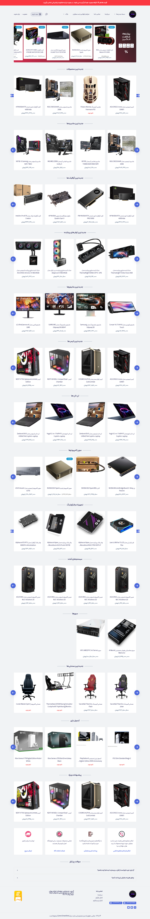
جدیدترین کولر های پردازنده (75, 232)
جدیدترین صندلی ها (75, 666)
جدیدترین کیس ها (75, 341)
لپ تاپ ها (75, 395)
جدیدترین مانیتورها (75, 287)
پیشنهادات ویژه (75, 775)
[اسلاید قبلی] (17, 43)
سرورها (75, 613)
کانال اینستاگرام (98, 900)
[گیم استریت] (132, 14)
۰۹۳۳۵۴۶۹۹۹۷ (130, 903)
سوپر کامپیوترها (75, 450)
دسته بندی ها (120, 14)
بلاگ (66, 14)
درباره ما (107, 14)
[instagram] (135, 907)
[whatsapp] (128, 907)
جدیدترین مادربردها (75, 123)
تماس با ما (97, 14)
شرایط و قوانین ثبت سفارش (81, 14)
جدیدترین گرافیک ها (75, 178)
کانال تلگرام (99, 898)
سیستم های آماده (75, 559)
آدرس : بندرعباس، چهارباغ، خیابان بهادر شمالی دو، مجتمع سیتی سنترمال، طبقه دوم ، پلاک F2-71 (61, 893)
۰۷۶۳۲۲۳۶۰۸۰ (117, 903)
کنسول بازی (75, 720)
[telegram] (132, 907)
